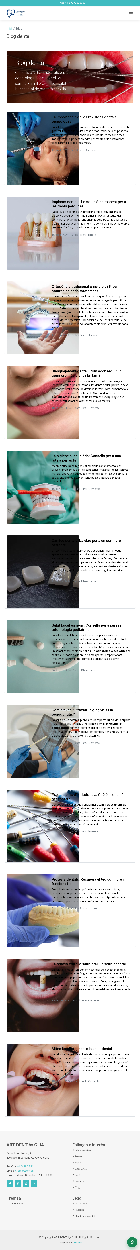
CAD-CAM (81, 1168)
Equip (78, 1162)
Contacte (79, 1181)
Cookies (79, 1209)
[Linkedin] (34, 1183)
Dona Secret (16, 1203)
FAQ (77, 1175)
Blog (77, 1187)
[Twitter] (10, 1183)
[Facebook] (18, 1183)
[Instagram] (26, 1183)
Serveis (78, 1156)
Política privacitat (85, 1215)
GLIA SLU (77, 1242)
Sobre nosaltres (83, 1150)
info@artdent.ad (24, 1170)
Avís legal (81, 1203)
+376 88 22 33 (25, 1166)
